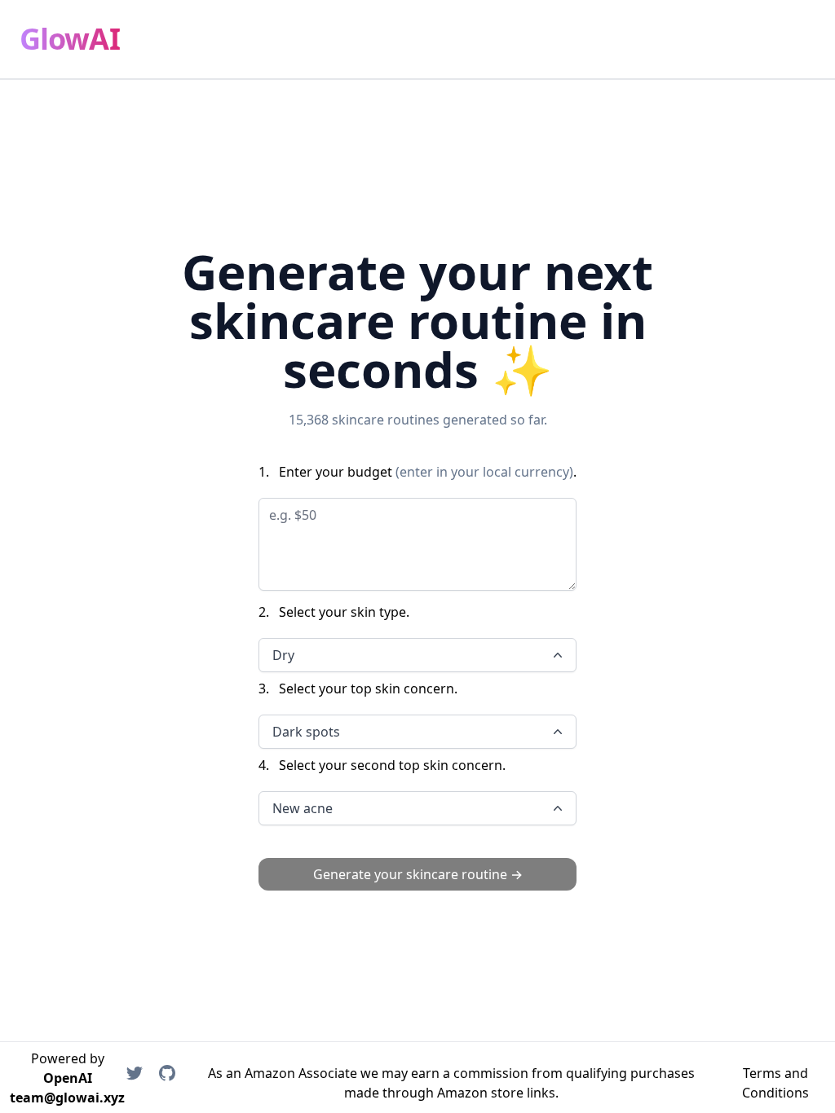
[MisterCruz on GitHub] (167, 1082)
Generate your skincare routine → (418, 874)
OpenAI (67, 1078)
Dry (283, 655)
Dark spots (306, 732)
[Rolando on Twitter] (134, 1082)
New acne (302, 808)
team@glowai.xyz (67, 1097)
